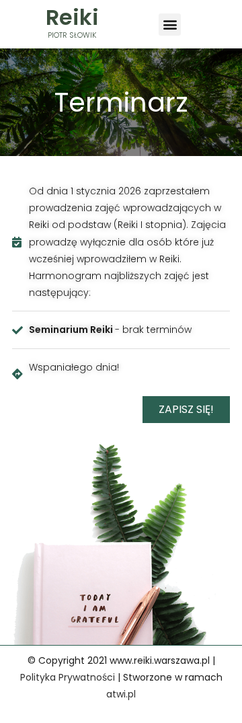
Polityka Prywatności (67, 677)
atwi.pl (121, 694)
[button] (170, 24)
